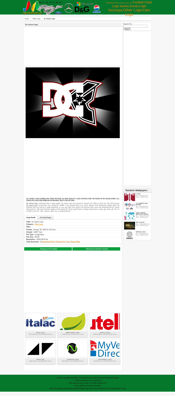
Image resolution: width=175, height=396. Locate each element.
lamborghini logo (83, 388)
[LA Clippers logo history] (129, 210)
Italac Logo (40, 332)
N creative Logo (73, 359)
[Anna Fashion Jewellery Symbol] (129, 219)
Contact (59, 378)
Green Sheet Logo (72, 332)
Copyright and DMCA (70, 378)
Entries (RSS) (79, 386)
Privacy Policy (92, 378)
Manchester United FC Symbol (97, 249)
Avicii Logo (40, 359)
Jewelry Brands (128, 6)
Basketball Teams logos (115, 3)
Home (27, 19)
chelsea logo (72, 388)
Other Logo (132, 10)
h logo (112, 388)
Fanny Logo (128, 3)
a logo (101, 388)
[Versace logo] (129, 238)
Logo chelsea (94, 388)
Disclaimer (83, 378)
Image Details (30, 217)
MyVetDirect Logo (105, 359)
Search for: (127, 24)
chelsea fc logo (120, 388)
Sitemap (115, 378)
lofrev (51, 388)
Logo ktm (106, 388)
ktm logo (56, 388)
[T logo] (129, 200)
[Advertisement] (73, 46)
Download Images (45, 217)
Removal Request (105, 378)
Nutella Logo (105, 332)
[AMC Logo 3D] (129, 229)
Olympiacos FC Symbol (48, 249)
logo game (63, 388)
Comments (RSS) (94, 386)
